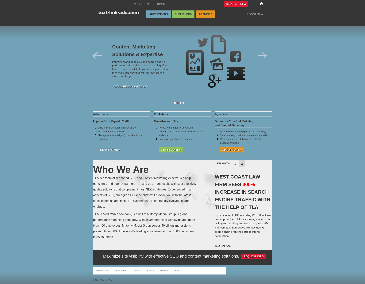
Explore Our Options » (131, 86)
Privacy (150, 271)
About (161, 4)
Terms (177, 271)
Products (141, 4)
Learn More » (110, 149)
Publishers (183, 14)
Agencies (205, 14)
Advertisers (158, 14)
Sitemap (164, 271)
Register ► (255, 14)
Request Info (236, 3)
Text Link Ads (223, 245)
